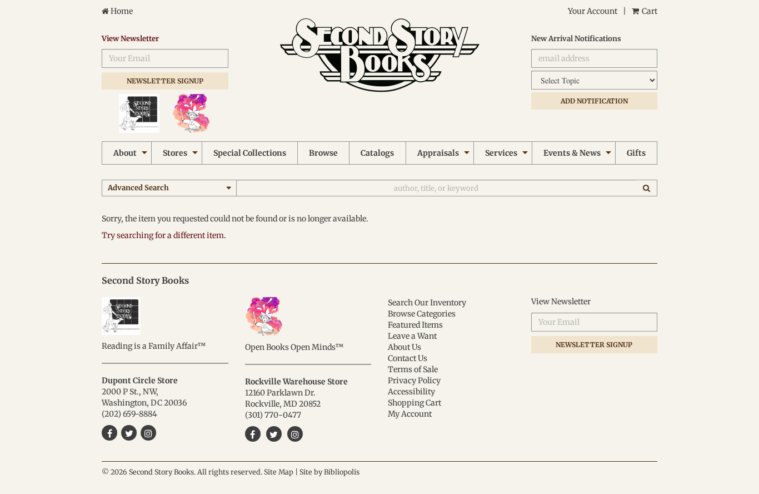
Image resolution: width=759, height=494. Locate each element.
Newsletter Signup (165, 81)
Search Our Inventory (427, 303)
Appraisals (438, 153)
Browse (323, 153)
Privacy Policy (414, 381)
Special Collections (249, 153)
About (125, 153)
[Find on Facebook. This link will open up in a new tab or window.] (253, 434)
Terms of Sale (413, 369)
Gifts (636, 153)
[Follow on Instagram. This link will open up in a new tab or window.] (295, 434)
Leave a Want (412, 336)
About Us (404, 347)
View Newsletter (130, 38)
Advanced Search (138, 187)
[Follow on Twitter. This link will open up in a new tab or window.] (274, 434)
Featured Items (415, 325)
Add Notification (594, 101)
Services (501, 153)
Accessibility (411, 392)
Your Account (592, 11)
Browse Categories (422, 314)
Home (121, 11)
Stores (175, 153)
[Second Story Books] (380, 55)
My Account (410, 414)
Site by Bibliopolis (329, 472)
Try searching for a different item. (164, 235)
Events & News (572, 153)
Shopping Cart (414, 403)
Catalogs (377, 153)
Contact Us (407, 358)
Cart (648, 11)
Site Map (278, 472)
